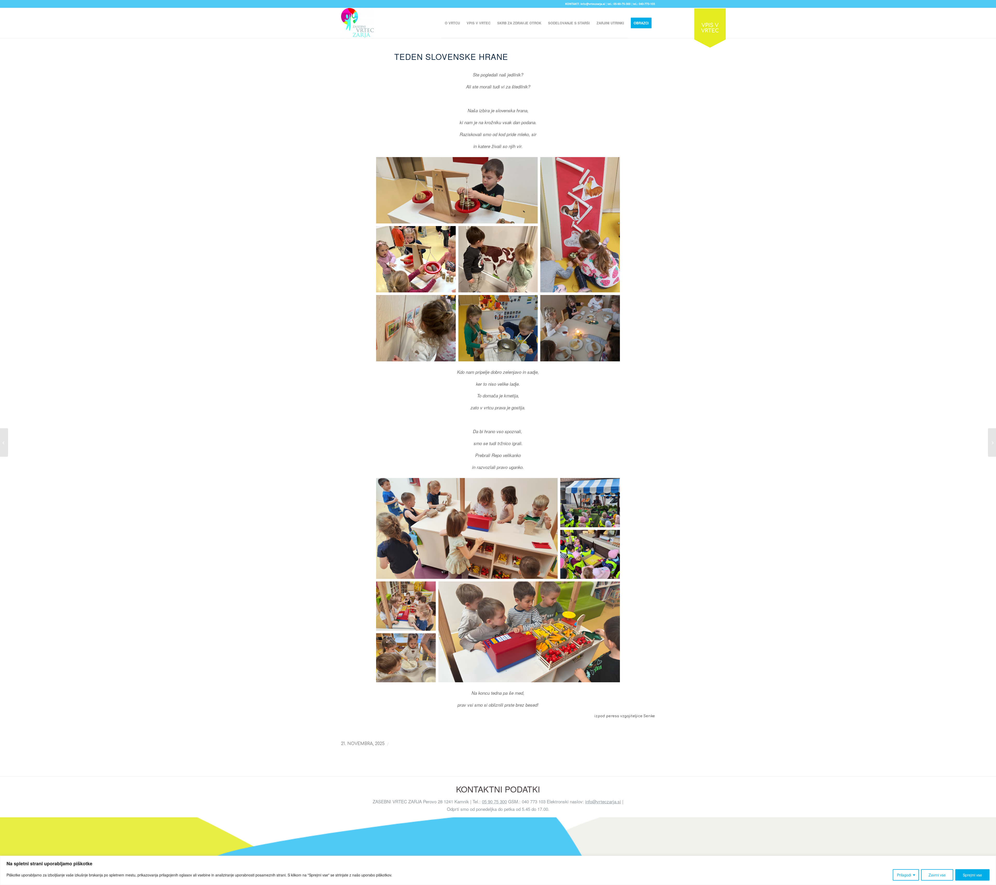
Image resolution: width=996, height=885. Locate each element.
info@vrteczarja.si (603, 801)
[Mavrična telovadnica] (4, 442)
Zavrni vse (937, 874)
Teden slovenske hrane (451, 56)
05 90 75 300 (494, 801)
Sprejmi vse (972, 874)
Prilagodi (904, 874)
